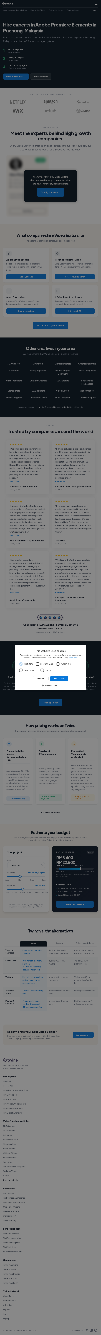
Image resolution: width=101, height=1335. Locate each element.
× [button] (83, 647)
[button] (50, 685)
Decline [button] (40, 678)
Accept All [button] (59, 678)
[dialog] (50, 667)
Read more (73, 658)
